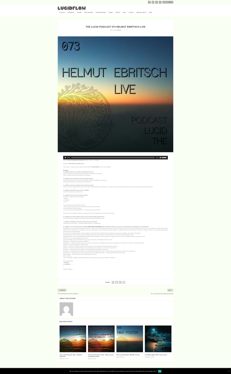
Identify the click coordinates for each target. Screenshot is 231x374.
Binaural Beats (141, 12)
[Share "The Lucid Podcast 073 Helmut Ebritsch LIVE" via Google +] (120, 282)
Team (124, 12)
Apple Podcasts (72, 163)
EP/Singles (71, 12)
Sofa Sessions (88, 12)
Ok (160, 371)
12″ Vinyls (62, 12)
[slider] (164, 157)
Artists (118, 12)
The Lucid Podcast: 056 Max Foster (128, 355)
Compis (111, 12)
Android (79, 163)
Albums (79, 12)
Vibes (150, 12)
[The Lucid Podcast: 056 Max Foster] (129, 338)
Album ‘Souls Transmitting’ (95, 226)
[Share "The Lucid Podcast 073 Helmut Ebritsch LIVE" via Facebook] (113, 282)
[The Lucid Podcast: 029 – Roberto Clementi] (73, 338)
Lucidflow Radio (101, 12)
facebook (66, 262)
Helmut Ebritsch (96, 167)
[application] (115, 157)
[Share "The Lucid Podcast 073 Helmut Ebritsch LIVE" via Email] (124, 282)
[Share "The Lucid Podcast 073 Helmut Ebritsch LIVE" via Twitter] (116, 282)
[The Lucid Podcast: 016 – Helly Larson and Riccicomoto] (101, 338)
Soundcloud (67, 264)
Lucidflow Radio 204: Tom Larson (156, 355)
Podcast (119, 30)
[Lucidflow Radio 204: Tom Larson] (158, 338)
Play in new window (72, 160)
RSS (83, 163)
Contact (131, 12)
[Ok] (229, 371)
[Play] (65, 158)
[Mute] (160, 158)
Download (80, 160)
